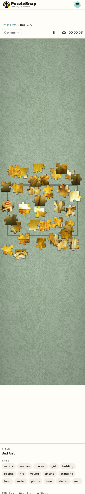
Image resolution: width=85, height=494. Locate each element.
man (77, 481)
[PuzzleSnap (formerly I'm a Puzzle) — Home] (19, 4)
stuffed (63, 481)
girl (53, 466)
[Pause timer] (54, 32)
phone (35, 481)
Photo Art (10, 25)
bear (49, 481)
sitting (49, 474)
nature (8, 466)
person (41, 466)
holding (67, 466)
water (21, 481)
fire (22, 474)
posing (9, 474)
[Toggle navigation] (77, 4)
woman (24, 466)
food (7, 481)
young (34, 474)
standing (66, 474)
